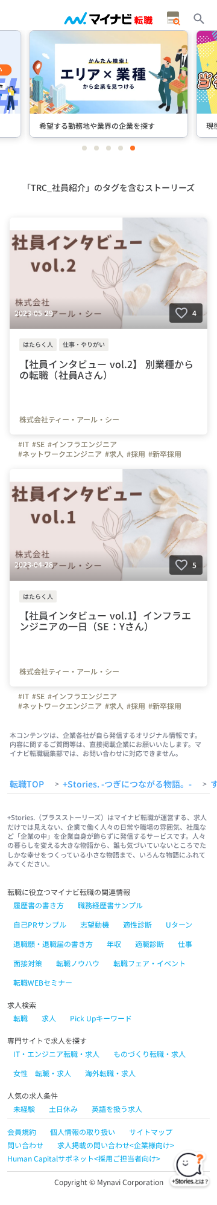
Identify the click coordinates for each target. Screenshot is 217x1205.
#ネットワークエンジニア (60, 454)
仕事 (185, 943)
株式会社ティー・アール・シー (69, 419)
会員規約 (21, 1131)
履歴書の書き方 (38, 905)
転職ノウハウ (77, 963)
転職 (20, 1018)
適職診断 (149, 943)
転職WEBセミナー (42, 982)
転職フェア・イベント (149, 963)
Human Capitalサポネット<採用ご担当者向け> (83, 1158)
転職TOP (27, 784)
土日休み (63, 1108)
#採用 (136, 454)
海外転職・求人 (110, 1073)
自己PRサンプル (39, 924)
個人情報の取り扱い (82, 1131)
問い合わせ (25, 1145)
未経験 (24, 1108)
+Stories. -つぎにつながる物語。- (127, 784)
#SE (38, 444)
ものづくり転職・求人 (149, 1053)
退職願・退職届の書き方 (53, 943)
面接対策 (27, 963)
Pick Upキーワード (101, 1018)
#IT (23, 444)
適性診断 (137, 924)
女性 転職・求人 (42, 1073)
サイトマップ (150, 1131)
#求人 (114, 454)
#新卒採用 (164, 454)
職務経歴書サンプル (110, 905)
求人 (49, 1018)
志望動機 (94, 924)
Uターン (179, 924)
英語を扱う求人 (117, 1108)
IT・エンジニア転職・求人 (56, 1053)
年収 (114, 943)
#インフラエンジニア (82, 444)
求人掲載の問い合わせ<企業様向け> (115, 1145)
